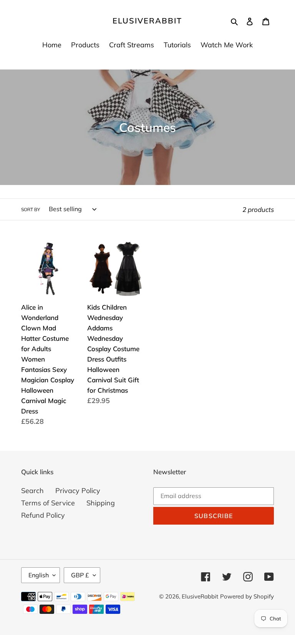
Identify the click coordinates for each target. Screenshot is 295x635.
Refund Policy (43, 515)
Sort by (30, 209)
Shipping (100, 502)
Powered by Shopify (247, 596)
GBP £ (80, 575)
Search (32, 490)
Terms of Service (48, 502)
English (38, 575)
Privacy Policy (77, 490)
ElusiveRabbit (147, 20)
